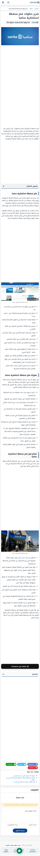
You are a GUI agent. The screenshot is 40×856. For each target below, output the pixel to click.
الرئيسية (36, 9)
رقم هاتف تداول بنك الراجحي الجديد (24, 782)
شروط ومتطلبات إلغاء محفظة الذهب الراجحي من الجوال (20, 778)
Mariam (34, 22)
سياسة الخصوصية (32, 850)
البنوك (31, 9)
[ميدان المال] (34, 2)
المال (23, 557)
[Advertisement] (27, 86)
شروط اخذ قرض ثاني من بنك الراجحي (24, 775)
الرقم (29, 365)
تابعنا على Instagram (20, 666)
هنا (34, 309)
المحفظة (21, 437)
